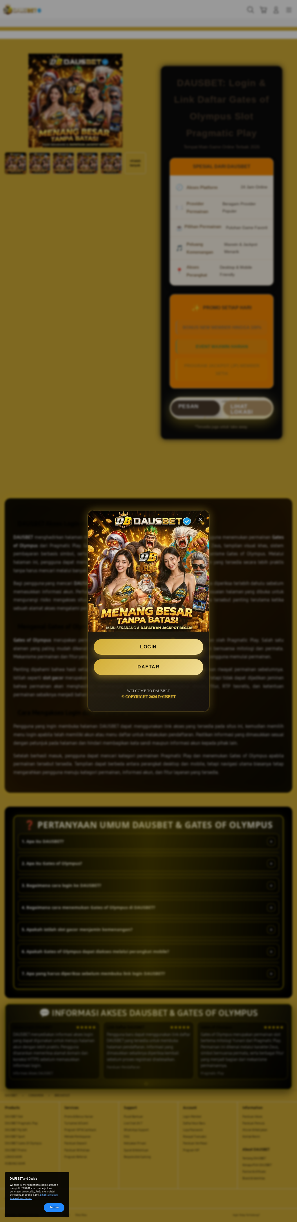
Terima (54, 1207)
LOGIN (148, 646)
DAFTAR (148, 666)
